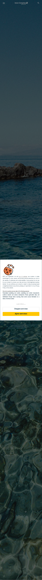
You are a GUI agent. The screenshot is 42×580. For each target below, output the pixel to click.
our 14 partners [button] (23, 276)
